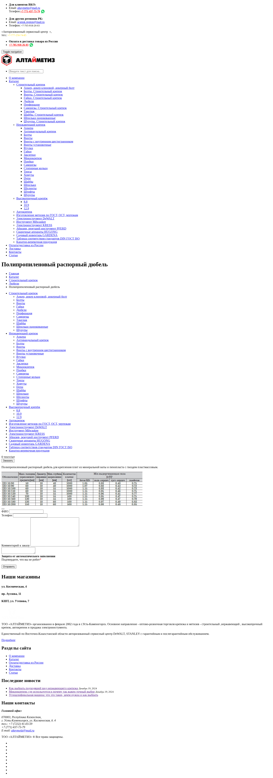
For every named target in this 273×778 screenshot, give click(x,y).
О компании (17, 77)
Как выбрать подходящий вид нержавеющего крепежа (43, 688)
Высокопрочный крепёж (32, 198)
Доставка (15, 248)
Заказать (8, 460)
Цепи (27, 178)
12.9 (26, 208)
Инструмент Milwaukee (31, 221)
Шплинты (30, 188)
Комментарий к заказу (15, 545)
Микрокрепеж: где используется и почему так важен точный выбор (52, 691)
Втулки (28, 148)
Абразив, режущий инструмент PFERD (41, 228)
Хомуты (29, 175)
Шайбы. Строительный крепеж (44, 114)
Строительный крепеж (30, 84)
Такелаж (29, 111)
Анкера (28, 128)
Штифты (29, 191)
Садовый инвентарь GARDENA (37, 235)
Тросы (28, 171)
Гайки (28, 151)
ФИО (4, 511)
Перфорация (32, 104)
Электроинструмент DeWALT (35, 218)
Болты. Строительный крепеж (43, 91)
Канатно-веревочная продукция (36, 241)
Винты (28, 138)
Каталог (14, 81)
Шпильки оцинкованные (40, 118)
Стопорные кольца (36, 168)
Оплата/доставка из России (26, 245)
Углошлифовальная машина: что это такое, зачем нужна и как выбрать (53, 695)
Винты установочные (37, 144)
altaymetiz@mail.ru (28, 7)
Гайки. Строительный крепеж (43, 98)
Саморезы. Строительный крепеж (45, 108)
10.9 (26, 205)
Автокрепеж (24, 211)
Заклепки (30, 154)
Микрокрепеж (33, 158)
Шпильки (30, 185)
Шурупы (29, 195)
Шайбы (28, 181)
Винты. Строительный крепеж (43, 94)
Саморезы (30, 164)
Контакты (15, 252)
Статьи (13, 255)
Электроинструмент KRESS (34, 225)
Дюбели (29, 101)
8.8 (25, 201)
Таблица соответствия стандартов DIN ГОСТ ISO (48, 238)
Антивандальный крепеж (40, 131)
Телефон (6, 515)
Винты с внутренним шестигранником (48, 141)
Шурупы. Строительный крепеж (44, 121)
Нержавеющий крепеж (30, 124)
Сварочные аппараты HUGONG (37, 231)
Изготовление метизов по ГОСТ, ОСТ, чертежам (47, 215)
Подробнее (8, 640)
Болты (28, 134)
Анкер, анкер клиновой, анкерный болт (49, 87)
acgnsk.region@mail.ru (31, 22)
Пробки (29, 161)
